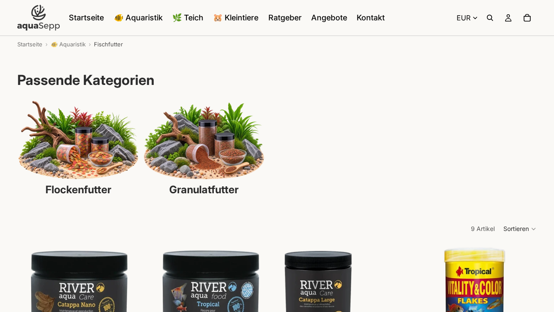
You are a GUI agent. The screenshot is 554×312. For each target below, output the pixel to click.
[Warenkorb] (527, 17)
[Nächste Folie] (527, 147)
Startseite (29, 44)
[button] (520, 228)
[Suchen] (489, 17)
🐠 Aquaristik (68, 44)
